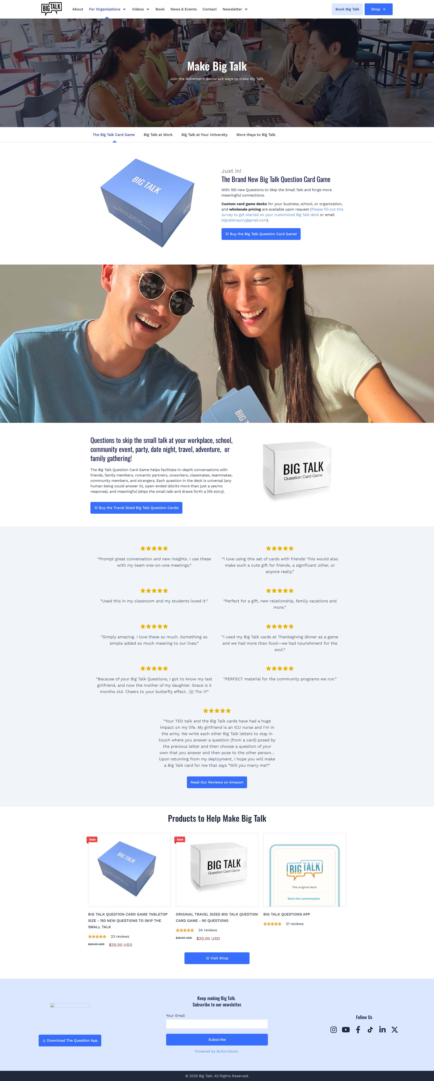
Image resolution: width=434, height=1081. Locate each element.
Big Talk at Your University (204, 134)
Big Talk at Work (158, 134)
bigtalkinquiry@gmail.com (244, 220)
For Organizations (104, 9)
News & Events (183, 9)
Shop (375, 9)
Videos (138, 9)
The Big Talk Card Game (114, 134)
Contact (210, 9)
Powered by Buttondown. (217, 1051)
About (77, 9)
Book (160, 9)
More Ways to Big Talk (255, 134)
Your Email (175, 1015)
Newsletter (232, 9)
